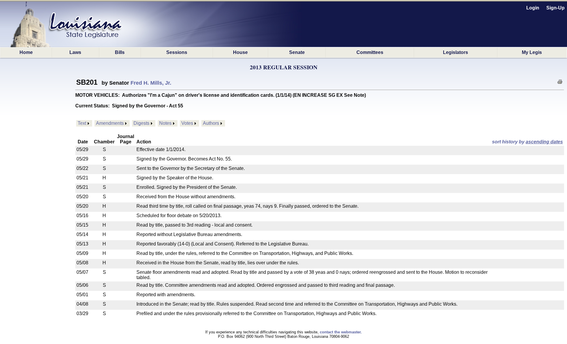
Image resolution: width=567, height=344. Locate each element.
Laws (75, 52)
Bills (120, 52)
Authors (211, 123)
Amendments (110, 123)
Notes (165, 123)
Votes (187, 123)
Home (26, 52)
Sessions (176, 52)
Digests (141, 123)
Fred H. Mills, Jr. (151, 83)
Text (82, 123)
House (240, 52)
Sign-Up (555, 7)
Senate (297, 52)
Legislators (455, 52)
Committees (369, 52)
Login (532, 7)
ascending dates (544, 141)
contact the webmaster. (341, 332)
